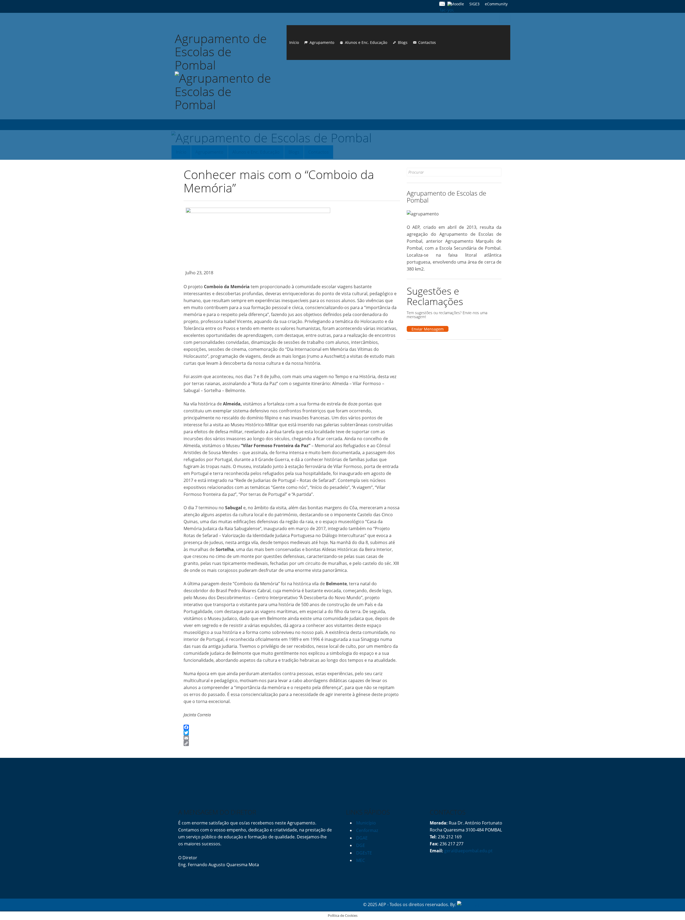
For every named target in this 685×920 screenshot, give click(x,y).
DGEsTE (364, 853)
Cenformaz (367, 830)
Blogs (403, 42)
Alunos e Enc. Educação (366, 42)
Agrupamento (322, 42)
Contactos (427, 42)
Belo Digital (495, 904)
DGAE (362, 838)
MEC (360, 860)
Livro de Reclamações (246, 904)
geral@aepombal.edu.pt (468, 851)
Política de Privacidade (201, 904)
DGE (360, 845)
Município (366, 823)
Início (294, 42)
